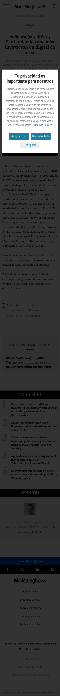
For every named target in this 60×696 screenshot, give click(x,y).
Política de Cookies (42, 125)
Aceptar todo (19, 136)
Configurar (30, 145)
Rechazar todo (41, 136)
